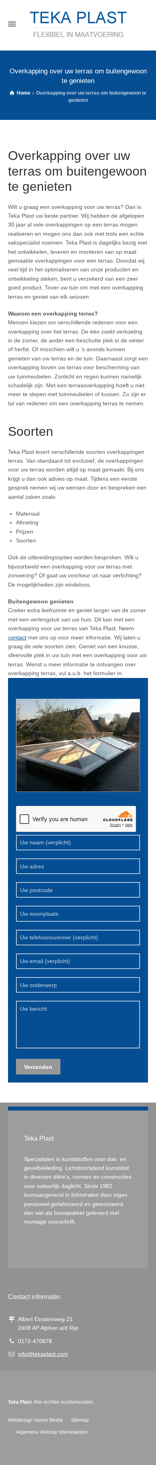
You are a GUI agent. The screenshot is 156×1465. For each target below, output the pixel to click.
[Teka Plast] (78, 24)
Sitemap (80, 1420)
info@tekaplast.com (43, 1354)
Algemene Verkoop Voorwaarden (52, 1432)
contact (17, 637)
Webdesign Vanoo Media (35, 1420)
